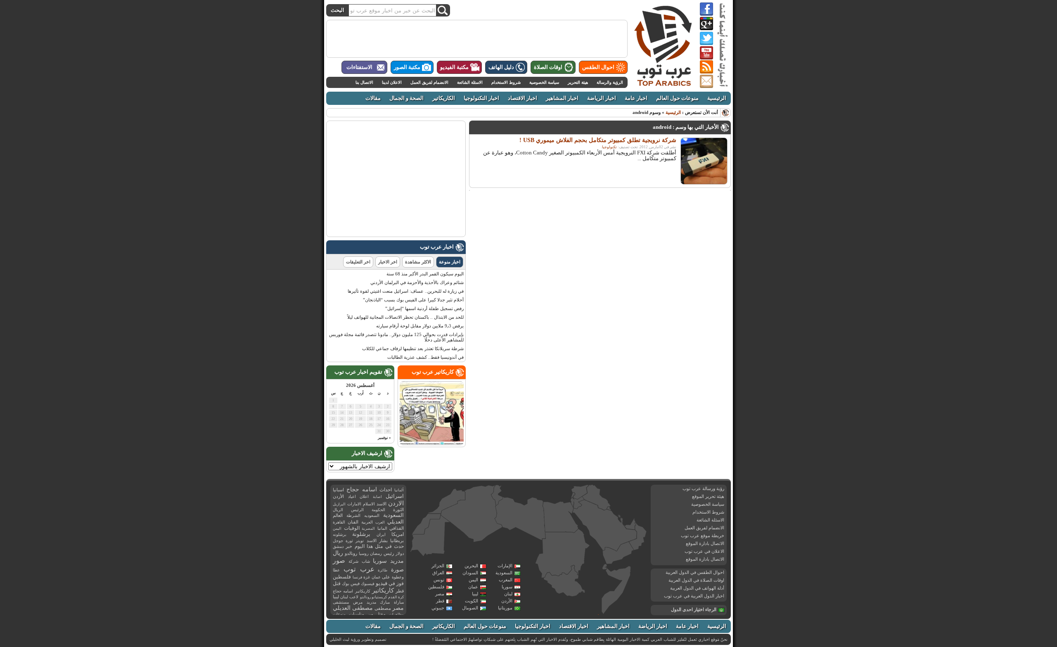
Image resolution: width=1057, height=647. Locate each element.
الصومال (470, 607)
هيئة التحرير (578, 82)
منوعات (339, 614)
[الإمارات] (630, 524)
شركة (353, 561)
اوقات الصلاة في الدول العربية (696, 580)
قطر (440, 600)
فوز (400, 583)
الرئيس (357, 509)
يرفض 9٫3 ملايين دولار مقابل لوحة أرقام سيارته (420, 325)
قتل (337, 583)
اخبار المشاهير (562, 98)
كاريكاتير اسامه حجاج (351, 591)
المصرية (368, 528)
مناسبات (356, 614)
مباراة (399, 602)
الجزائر (437, 565)
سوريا (507, 586)
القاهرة (339, 522)
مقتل (381, 613)
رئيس (389, 553)
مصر (439, 593)
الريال (338, 509)
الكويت (471, 600)
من (370, 613)
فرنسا (357, 577)
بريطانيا (397, 540)
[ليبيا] (520, 519)
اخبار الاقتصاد (522, 98)
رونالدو (351, 553)
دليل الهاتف (501, 67)
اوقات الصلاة (548, 67)
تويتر (359, 540)
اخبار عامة (636, 98)
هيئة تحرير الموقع (708, 496)
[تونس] (497, 495)
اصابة (377, 497)
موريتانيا (505, 607)
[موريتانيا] (430, 537)
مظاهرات (396, 614)
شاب (366, 561)
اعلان (364, 496)
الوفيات (352, 528)
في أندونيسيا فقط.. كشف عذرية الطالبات (425, 357)
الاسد (381, 503)
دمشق (338, 546)
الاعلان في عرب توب (704, 551)
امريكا (397, 534)
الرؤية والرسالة (610, 82)
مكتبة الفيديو (454, 67)
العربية (367, 522)
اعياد (352, 496)
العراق (438, 572)
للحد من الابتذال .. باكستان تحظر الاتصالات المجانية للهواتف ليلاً (405, 317)
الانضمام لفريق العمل (429, 82)
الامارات (354, 504)
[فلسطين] (572, 502)
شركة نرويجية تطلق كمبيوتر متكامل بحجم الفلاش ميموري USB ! (597, 140)
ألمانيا (399, 490)
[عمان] (638, 536)
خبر (349, 546)
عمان (473, 586)
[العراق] (596, 497)
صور (339, 560)
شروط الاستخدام (506, 82)
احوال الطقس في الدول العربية (695, 572)
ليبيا (475, 593)
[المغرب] (446, 501)
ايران (381, 534)
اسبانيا (338, 489)
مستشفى (341, 602)
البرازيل (339, 504)
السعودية (503, 572)
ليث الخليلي (339, 639)
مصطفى (382, 608)
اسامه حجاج (361, 489)
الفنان (353, 522)
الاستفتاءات (359, 67)
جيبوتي (437, 607)
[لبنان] (573, 495)
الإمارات (505, 565)
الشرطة (353, 515)
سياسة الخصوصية (544, 82)
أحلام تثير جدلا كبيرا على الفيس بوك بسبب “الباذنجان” (413, 299)
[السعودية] (604, 526)
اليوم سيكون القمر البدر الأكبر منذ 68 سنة (425, 273)
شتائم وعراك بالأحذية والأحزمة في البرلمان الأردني (417, 282)
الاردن (396, 503)
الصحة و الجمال (406, 98)
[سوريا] (579, 492)
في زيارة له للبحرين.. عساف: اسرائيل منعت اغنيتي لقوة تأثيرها (406, 291)
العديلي (395, 522)
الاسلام (369, 504)
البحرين (471, 565)
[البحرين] (619, 517)
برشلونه (339, 534)
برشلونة (361, 534)
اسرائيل (395, 496)
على (386, 577)
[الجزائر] (471, 514)
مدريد (371, 602)
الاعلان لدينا (392, 82)
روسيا (364, 553)
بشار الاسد (377, 540)
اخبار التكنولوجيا (481, 98)
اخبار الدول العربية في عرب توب (694, 595)
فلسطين (436, 586)
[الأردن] (579, 503)
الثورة (398, 509)
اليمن (473, 579)
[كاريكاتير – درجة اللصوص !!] (432, 443)
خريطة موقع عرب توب (702, 535)
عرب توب (359, 569)
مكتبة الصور (407, 67)
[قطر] (621, 522)
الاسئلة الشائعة (470, 82)
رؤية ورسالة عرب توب (703, 488)
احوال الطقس (598, 67)
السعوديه (371, 515)
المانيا (382, 528)
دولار (400, 553)
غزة (366, 577)
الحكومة (378, 509)
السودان (470, 572)
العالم (338, 515)
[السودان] (562, 554)
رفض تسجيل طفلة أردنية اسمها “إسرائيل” (424, 308)
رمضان (376, 553)
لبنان (508, 593)
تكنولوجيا (609, 147)
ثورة (349, 540)
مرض (358, 602)
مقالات (373, 98)
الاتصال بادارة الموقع (705, 543)
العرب (380, 522)
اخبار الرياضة (601, 98)
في (392, 583)
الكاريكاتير (443, 98)
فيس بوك (351, 583)
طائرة (382, 570)
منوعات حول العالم (677, 98)
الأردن (506, 600)
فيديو (381, 583)
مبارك (385, 602)
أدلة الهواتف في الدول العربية (697, 587)
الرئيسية (716, 98)
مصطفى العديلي (353, 608)
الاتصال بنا (364, 82)
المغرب (505, 579)
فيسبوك (367, 583)
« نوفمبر (384, 438)
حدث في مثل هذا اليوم (379, 546)
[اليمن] (617, 553)
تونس (439, 579)
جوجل (338, 540)
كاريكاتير (383, 590)
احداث (385, 490)
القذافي (396, 528)
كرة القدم (396, 597)
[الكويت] (608, 508)
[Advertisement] (477, 38)
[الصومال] (616, 590)
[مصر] (560, 517)
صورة (397, 569)
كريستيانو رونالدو (373, 597)
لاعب (353, 597)
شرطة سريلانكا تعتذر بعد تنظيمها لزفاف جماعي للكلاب (413, 348)
